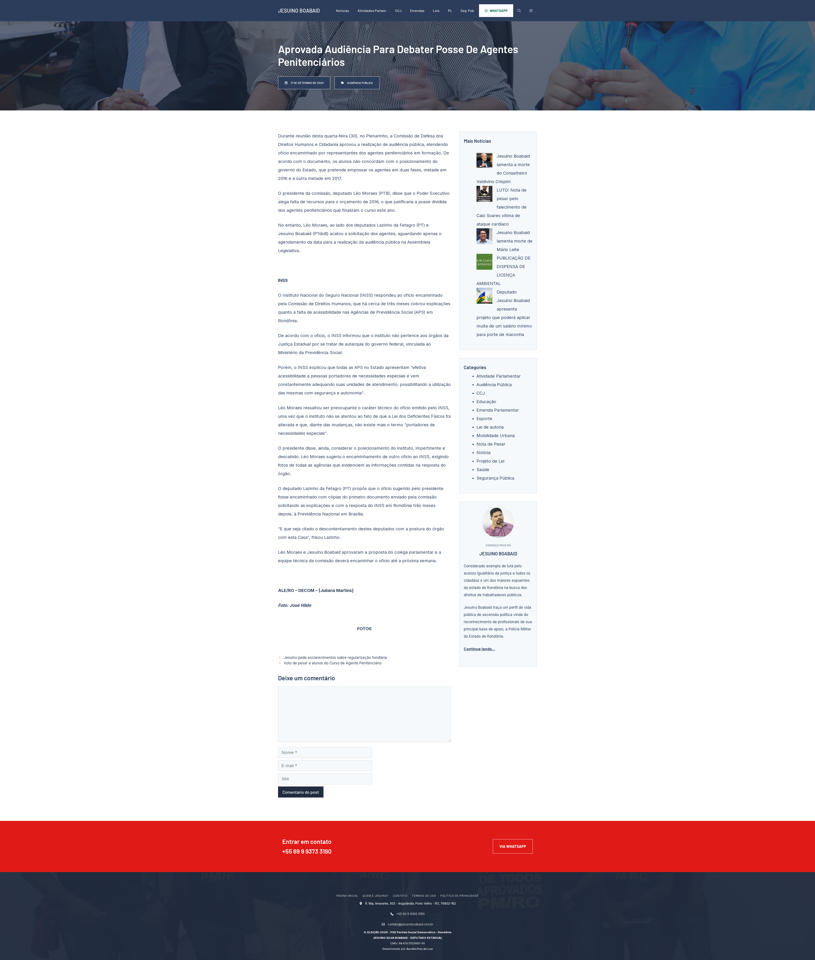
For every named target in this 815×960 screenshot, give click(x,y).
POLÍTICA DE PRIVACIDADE (459, 895)
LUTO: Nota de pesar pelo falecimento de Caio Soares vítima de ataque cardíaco (501, 207)
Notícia (483, 452)
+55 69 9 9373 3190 (307, 851)
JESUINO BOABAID (299, 10)
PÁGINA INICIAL (347, 895)
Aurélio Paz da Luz (419, 948)
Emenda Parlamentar (497, 410)
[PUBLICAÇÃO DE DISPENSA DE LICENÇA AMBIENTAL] (484, 263)
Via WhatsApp (512, 846)
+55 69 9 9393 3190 (410, 914)
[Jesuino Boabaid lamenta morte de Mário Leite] (484, 237)
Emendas (417, 10)
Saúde (482, 469)
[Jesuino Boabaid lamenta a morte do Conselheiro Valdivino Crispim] (484, 161)
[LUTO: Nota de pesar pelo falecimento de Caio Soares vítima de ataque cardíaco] (484, 195)
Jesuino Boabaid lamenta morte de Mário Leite (515, 241)
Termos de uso (424, 895)
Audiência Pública (494, 384)
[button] (531, 10)
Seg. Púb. (468, 10)
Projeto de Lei (490, 461)
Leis (436, 10)
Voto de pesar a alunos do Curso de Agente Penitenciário (332, 663)
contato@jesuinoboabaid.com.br (410, 924)
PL (450, 10)
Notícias (342, 10)
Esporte (484, 418)
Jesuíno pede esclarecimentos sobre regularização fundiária (335, 657)
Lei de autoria (490, 427)
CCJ (398, 10)
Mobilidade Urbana (495, 435)
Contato (400, 895)
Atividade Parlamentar (498, 376)
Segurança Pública (495, 478)
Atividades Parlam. (372, 10)
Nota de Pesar (490, 444)
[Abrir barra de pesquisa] (519, 10)
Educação (486, 401)
